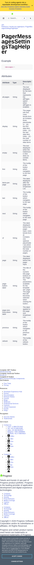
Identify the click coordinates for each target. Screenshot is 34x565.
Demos (6, 393)
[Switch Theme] (30, 18)
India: (15, 430)
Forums (6, 398)
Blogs (6, 400)
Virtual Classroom (10, 407)
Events (6, 409)
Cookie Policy (14, 548)
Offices (6, 504)
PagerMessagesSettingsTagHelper (17, 27)
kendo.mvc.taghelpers (17, 26)
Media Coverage (9, 500)
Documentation (9, 395)
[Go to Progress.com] (6, 476)
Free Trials (7, 383)
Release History (9, 397)
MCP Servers (4, 378)
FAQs (6, 410)
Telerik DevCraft (5, 372)
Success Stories (9, 417)
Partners (6, 405)
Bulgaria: (16, 432)
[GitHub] (9, 449)
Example (6, 61)
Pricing (6, 385)
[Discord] (9, 451)
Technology (8, 495)
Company (7, 494)
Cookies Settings (17, 561)
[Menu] (3, 18)
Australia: (17, 433)
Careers (6, 502)
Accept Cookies (17, 556)
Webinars (7, 402)
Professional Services (11, 403)
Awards (6, 497)
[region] (17, 550)
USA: (15, 427)
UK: (15, 428)
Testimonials (8, 418)
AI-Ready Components (17, 378)
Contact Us (7, 425)
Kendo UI (3, 375)
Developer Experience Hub (13, 391)
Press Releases (9, 499)
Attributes (7, 76)
